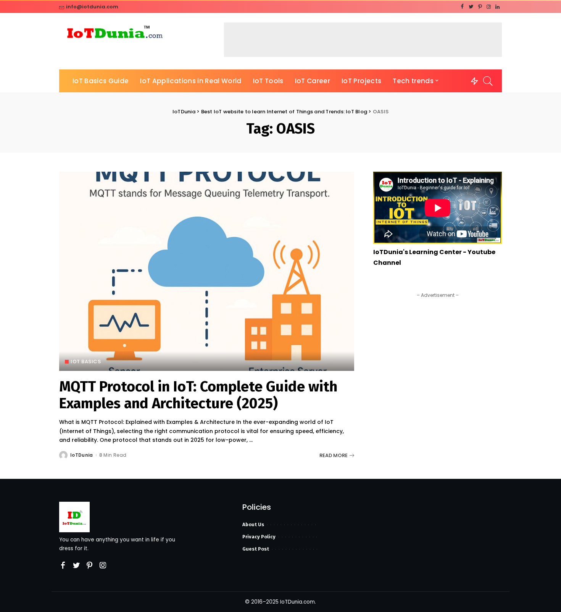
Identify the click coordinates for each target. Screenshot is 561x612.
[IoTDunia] (114, 34)
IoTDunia (81, 455)
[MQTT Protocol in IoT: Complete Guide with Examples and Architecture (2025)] (206, 271)
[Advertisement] (363, 40)
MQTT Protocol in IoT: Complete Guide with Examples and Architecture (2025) (198, 395)
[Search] (488, 80)
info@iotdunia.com (92, 6)
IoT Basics (86, 361)
